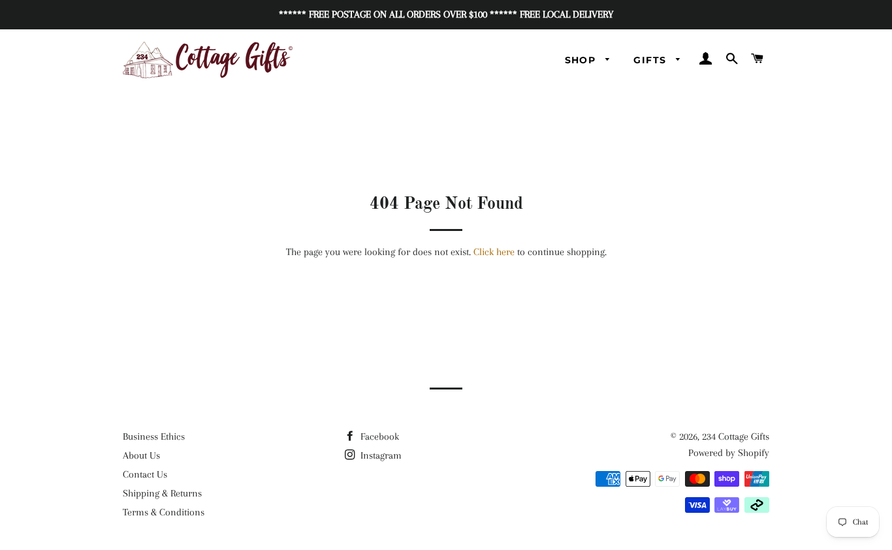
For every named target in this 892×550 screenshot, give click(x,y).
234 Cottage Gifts (735, 436)
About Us (141, 455)
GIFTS (651, 60)
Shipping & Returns (162, 493)
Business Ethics (154, 436)
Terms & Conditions (163, 512)
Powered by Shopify (728, 453)
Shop (582, 60)
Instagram (380, 455)
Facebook (378, 436)
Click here (494, 252)
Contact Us (145, 474)
